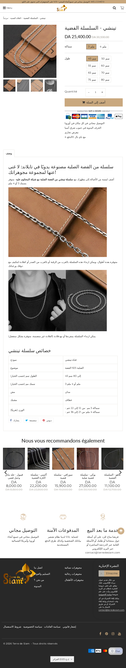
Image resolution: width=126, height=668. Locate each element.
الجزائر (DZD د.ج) (61, 659)
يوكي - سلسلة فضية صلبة (87, 476)
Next (52, 51)
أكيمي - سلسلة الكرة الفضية (39, 476)
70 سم (105, 72)
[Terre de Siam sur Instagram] (113, 634)
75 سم (92, 79)
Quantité (71, 91)
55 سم (92, 65)
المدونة (37, 586)
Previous (7, 51)
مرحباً (5, 18)
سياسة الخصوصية (105, 594)
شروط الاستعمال (12, 626)
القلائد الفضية (15, 18)
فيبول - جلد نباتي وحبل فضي (14, 476)
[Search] (114, 7)
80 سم (105, 79)
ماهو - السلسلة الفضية (112, 476)
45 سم (92, 58)
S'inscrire (112, 573)
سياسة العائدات (52, 626)
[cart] (122, 7)
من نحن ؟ (39, 579)
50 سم (105, 58)
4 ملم (103, 46)
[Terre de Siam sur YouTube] (119, 634)
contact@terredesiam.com (112, 610)
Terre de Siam (21, 643)
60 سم (105, 65)
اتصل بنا (38, 567)
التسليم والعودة (42, 573)
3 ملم (91, 46)
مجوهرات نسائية (73, 567)
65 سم (92, 72)
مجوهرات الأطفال (74, 579)
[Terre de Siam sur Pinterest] (107, 634)
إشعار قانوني (69, 626)
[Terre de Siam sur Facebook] (100, 634)
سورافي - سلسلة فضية (63, 476)
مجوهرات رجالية (73, 573)
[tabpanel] (9, 85)
